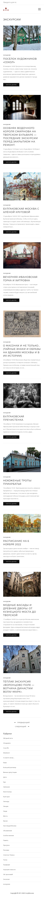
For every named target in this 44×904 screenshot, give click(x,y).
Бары (5, 762)
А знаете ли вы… (9, 758)
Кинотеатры (7, 792)
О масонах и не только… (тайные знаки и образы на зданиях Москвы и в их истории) (22, 350)
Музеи (5, 821)
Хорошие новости (9, 869)
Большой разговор (9, 767)
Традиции (6, 865)
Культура (6, 797)
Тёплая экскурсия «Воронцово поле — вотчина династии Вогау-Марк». (18, 686)
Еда (4, 782)
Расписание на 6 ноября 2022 (16, 543)
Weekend (6, 753)
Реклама (6, 850)
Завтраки (6, 787)
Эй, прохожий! (8, 874)
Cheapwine (7, 743)
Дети (5, 777)
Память (5, 840)
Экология (6, 879)
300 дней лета (8, 738)
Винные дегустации (10, 772)
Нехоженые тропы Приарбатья (17, 482)
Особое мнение (8, 835)
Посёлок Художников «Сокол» (20, 60)
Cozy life (6, 748)
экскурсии (7, 55)
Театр (5, 860)
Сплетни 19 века (8, 855)
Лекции (5, 806)
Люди (5, 811)
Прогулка (6, 845)
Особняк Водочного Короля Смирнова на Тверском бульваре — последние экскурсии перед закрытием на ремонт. (20, 136)
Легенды (6, 801)
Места (5, 816)
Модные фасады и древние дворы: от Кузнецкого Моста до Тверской (19, 610)
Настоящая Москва (9, 826)
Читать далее (11, 84)
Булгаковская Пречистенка (13, 418)
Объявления (7, 831)
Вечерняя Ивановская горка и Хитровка (20, 279)
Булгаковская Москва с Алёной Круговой (21, 210)
